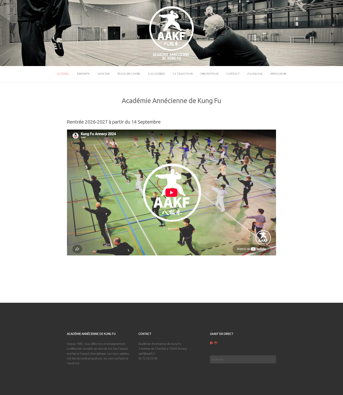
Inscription (209, 74)
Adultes (103, 74)
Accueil (63, 74)
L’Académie (156, 74)
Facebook (254, 74)
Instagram (278, 74)
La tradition (183, 74)
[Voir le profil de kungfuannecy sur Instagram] (215, 342)
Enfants (83, 74)
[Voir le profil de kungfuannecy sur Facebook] (211, 342)
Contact (233, 74)
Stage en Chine (128, 74)
